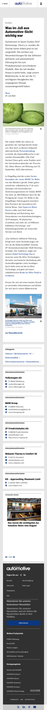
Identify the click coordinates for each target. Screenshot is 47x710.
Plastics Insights (12, 648)
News (7, 93)
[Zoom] (41, 321)
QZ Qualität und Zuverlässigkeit (17, 652)
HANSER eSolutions (14, 683)
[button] (23, 306)
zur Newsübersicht (13, 333)
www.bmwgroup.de (16, 412)
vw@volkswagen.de (16, 384)
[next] (39, 306)
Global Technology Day (22, 254)
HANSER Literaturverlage (15, 691)
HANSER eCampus (13, 687)
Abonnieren (23, 623)
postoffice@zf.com (15, 435)
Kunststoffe (11, 643)
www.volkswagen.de (16, 387)
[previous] (7, 306)
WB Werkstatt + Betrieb (15, 656)
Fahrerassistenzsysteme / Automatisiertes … (23, 362)
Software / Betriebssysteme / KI (18, 354)
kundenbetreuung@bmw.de (19, 409)
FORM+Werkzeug (13, 639)
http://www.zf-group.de (17, 438)
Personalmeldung (27, 151)
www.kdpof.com (15, 485)
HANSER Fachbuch (13, 674)
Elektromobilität (11, 358)
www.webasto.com (16, 463)
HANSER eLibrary (13, 678)
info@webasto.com (16, 460)
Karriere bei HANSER (14, 670)
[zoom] (41, 129)
